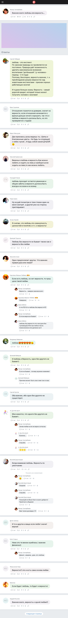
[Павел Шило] (6, 200)
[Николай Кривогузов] (6, 159)
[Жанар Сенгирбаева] (6, 11)
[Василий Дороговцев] (6, 461)
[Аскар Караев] (6, 221)
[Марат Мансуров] (6, 135)
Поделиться (34, 16)
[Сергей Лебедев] (6, 61)
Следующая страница (34, 614)
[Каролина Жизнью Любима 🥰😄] (6, 277)
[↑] (28, 16)
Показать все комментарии (34, 473)
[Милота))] (6, 584)
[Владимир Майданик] (6, 341)
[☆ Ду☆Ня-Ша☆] (6, 412)
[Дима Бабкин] (16, 305)
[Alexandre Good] (6, 258)
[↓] (31, 16)
